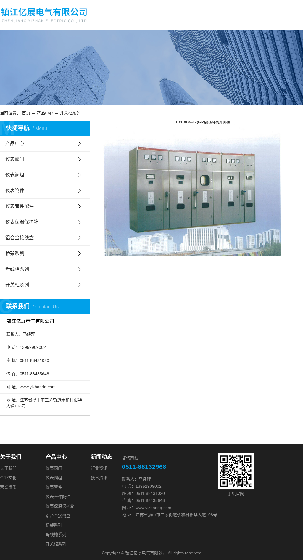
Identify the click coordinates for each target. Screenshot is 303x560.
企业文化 (8, 477)
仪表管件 (14, 190)
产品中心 (45, 112)
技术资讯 (99, 477)
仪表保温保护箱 (21, 221)
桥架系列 (14, 253)
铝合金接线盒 (19, 237)
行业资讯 (99, 468)
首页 (26, 112)
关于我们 (8, 468)
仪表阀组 (14, 174)
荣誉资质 (8, 487)
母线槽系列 (17, 269)
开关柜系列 (70, 112)
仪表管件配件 (19, 206)
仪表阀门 (14, 159)
